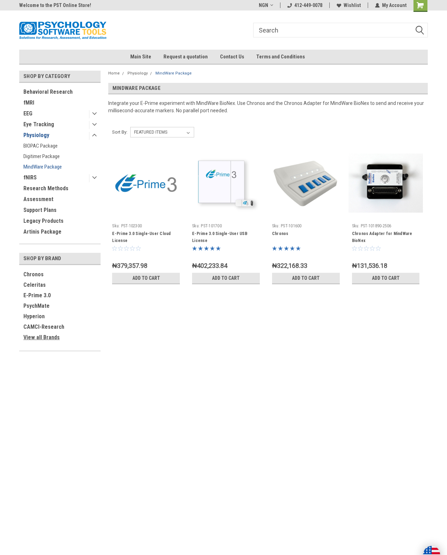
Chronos (33, 274)
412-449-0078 (308, 5)
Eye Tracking (38, 124)
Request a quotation (185, 57)
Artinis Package (42, 231)
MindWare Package (42, 167)
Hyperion (34, 316)
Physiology (36, 135)
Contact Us (232, 57)
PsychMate (36, 306)
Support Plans (40, 210)
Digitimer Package (41, 156)
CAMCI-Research (43, 326)
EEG (27, 113)
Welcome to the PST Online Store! (55, 5)
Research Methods (45, 188)
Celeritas (34, 285)
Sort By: (119, 132)
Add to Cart (146, 278)
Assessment (38, 199)
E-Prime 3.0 (37, 295)
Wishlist (352, 5)
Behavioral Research (48, 91)
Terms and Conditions (280, 57)
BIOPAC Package (40, 146)
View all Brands (41, 337)
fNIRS (30, 177)
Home (114, 73)
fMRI (28, 102)
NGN (263, 5)
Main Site (140, 57)
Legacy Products (43, 221)
